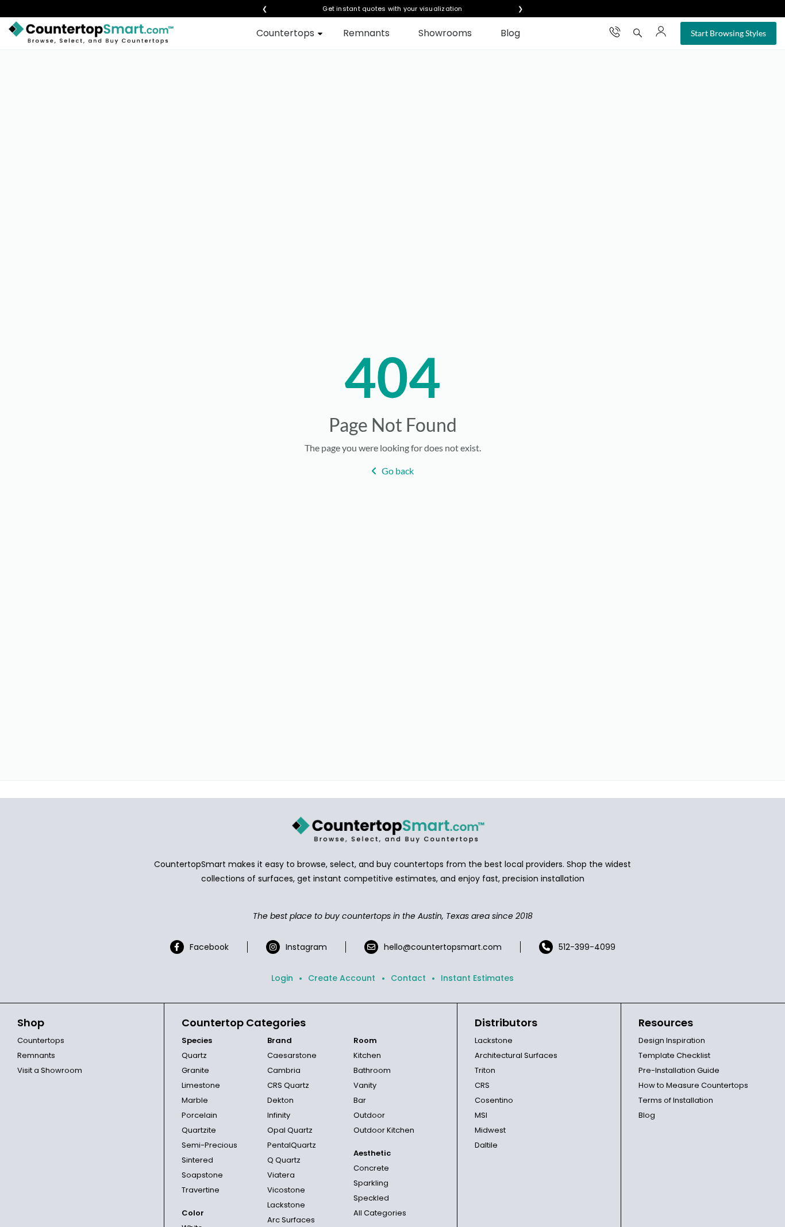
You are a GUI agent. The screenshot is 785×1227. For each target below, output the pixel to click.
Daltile (486, 1145)
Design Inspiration (671, 1040)
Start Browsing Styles (728, 33)
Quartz (194, 1055)
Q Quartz (284, 1160)
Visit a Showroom (49, 1070)
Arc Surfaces (291, 1219)
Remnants (366, 33)
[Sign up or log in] (661, 32)
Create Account (341, 978)
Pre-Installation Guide (678, 1070)
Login (282, 978)
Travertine (201, 1189)
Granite (195, 1070)
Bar (359, 1100)
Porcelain (199, 1115)
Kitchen (367, 1055)
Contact (408, 978)
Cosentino (494, 1100)
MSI (481, 1115)
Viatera (281, 1175)
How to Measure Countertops (693, 1085)
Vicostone (286, 1189)
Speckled (371, 1198)
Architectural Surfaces (516, 1055)
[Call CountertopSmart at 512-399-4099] (615, 32)
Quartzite (199, 1130)
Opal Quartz (290, 1130)
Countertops (285, 33)
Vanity (364, 1085)
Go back (398, 470)
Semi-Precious (209, 1145)
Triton (485, 1070)
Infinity (278, 1115)
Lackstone (286, 1204)
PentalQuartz (291, 1145)
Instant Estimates (477, 978)
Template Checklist (674, 1055)
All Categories (379, 1212)
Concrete (371, 1168)
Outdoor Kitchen (383, 1130)
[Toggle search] (638, 33)
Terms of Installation (675, 1100)
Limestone (201, 1085)
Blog (510, 33)
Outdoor (369, 1115)
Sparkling (370, 1183)
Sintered (197, 1160)
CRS (482, 1085)
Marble (195, 1100)
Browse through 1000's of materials (382, 9)
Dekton (280, 1100)
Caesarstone (292, 1055)
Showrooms (445, 33)
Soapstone (202, 1175)
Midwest (490, 1130)
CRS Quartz (288, 1085)
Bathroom (372, 1070)
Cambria (284, 1070)
